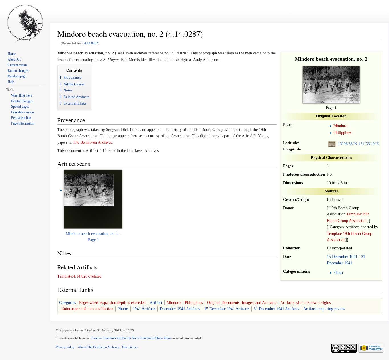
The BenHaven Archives (92, 142)
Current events (17, 65)
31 (363, 257)
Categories (67, 302)
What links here (21, 95)
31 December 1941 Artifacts (276, 309)
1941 (353, 257)
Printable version (22, 112)
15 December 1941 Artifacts (226, 309)
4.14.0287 (91, 43)
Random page (17, 76)
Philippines (342, 133)
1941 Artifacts (144, 309)
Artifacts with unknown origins (305, 302)
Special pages (20, 107)
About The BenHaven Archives (98, 347)
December (340, 257)
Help (11, 82)
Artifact (156, 302)
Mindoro (340, 126)
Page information (22, 123)
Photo (338, 272)
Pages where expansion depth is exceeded (112, 302)
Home (12, 54)
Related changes (22, 101)
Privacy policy (65, 347)
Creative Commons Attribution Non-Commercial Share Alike (131, 338)
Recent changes (18, 71)
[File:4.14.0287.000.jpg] (89, 190)
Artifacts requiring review (324, 309)
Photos (123, 309)
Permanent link (21, 118)
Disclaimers (129, 347)
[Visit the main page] (25, 23)
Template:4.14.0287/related (79, 276)
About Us (14, 60)
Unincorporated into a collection (87, 309)
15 (329, 257)
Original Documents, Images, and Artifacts (241, 302)
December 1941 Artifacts (180, 309)
